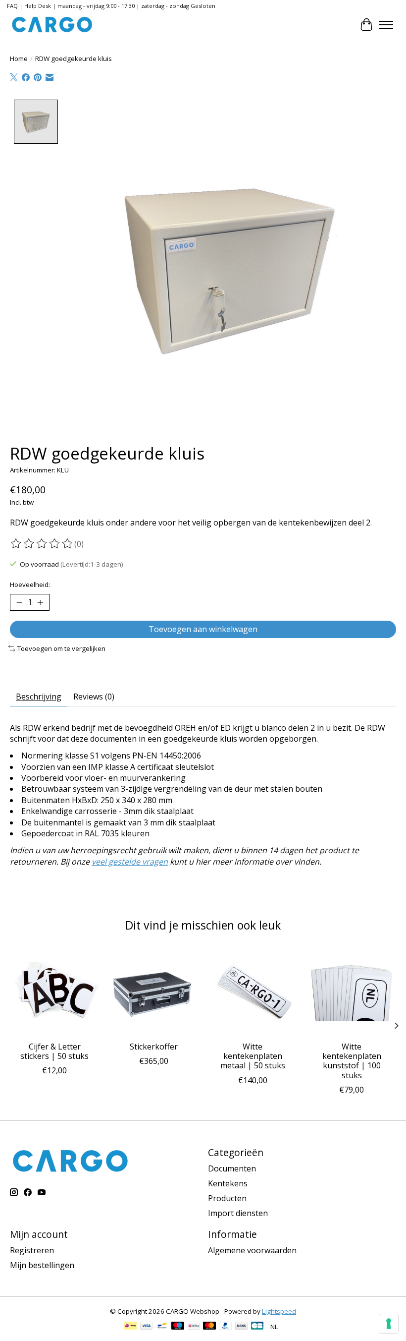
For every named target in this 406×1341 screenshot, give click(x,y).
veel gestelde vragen (130, 861)
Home (19, 58)
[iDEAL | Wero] (130, 1327)
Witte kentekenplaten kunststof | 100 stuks (351, 1061)
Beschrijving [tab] (38, 696)
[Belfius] (194, 1327)
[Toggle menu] (386, 25)
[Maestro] (177, 1327)
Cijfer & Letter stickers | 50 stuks (54, 1051)
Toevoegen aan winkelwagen (203, 629)
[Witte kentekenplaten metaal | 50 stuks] (252, 991)
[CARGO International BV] (52, 24)
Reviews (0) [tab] (93, 696)
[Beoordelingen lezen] (42, 544)
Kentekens (228, 1183)
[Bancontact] (162, 1327)
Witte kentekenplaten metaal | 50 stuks (252, 1056)
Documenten (232, 1168)
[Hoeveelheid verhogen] (40, 602)
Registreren (32, 1250)
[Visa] (146, 1327)
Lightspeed (279, 1311)
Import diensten (238, 1213)
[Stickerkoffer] (153, 991)
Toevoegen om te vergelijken (61, 648)
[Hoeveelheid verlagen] (19, 602)
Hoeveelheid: (30, 584)
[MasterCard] (209, 1327)
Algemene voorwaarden (252, 1250)
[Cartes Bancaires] (257, 1327)
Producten (227, 1198)
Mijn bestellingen (42, 1265)
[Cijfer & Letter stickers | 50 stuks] (54, 991)
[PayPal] (225, 1327)
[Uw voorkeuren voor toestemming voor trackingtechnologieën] (388, 1323)
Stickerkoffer (154, 1046)
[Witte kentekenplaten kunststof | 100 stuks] (351, 991)
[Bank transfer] (241, 1327)
